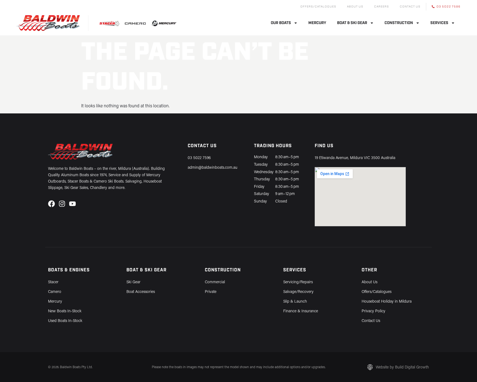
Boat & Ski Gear (352, 22)
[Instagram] (62, 203)
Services (439, 22)
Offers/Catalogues (318, 6)
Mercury (317, 22)
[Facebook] (51, 203)
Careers (381, 6)
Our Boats (281, 22)
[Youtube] (72, 203)
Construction (399, 22)
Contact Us (410, 6)
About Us (355, 6)
